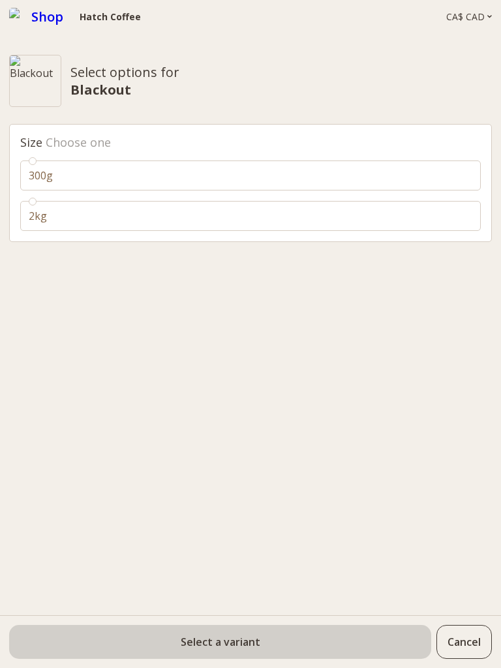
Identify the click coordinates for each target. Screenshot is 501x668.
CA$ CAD (465, 17)
